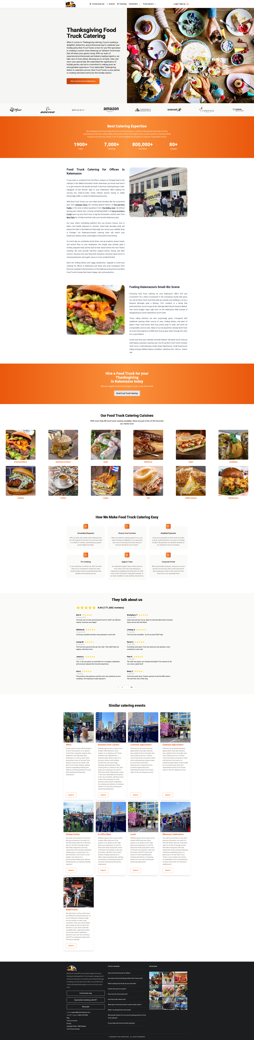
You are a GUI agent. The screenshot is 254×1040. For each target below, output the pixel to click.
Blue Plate (71, 217)
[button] (136, 687)
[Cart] (187, 4)
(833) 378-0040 (83, 1015)
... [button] (126, 687)
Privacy (69, 1023)
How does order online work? (117, 999)
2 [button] (122, 687)
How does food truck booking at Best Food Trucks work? (125, 978)
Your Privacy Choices (73, 1029)
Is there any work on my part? (117, 989)
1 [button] (118, 687)
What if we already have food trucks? (119, 1010)
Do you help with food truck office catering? (121, 1023)
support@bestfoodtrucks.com (80, 1012)
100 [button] (131, 687)
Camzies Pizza (81, 205)
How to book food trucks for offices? (119, 973)
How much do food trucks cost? (118, 994)
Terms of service (72, 1020)
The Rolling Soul (108, 208)
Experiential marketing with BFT (85, 1000)
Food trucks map (86, 993)
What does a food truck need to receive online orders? (124, 1004)
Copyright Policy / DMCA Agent (76, 1026)
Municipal (85, 1007)
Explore (71, 795)
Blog (68, 1018)
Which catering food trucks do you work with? (122, 983)
